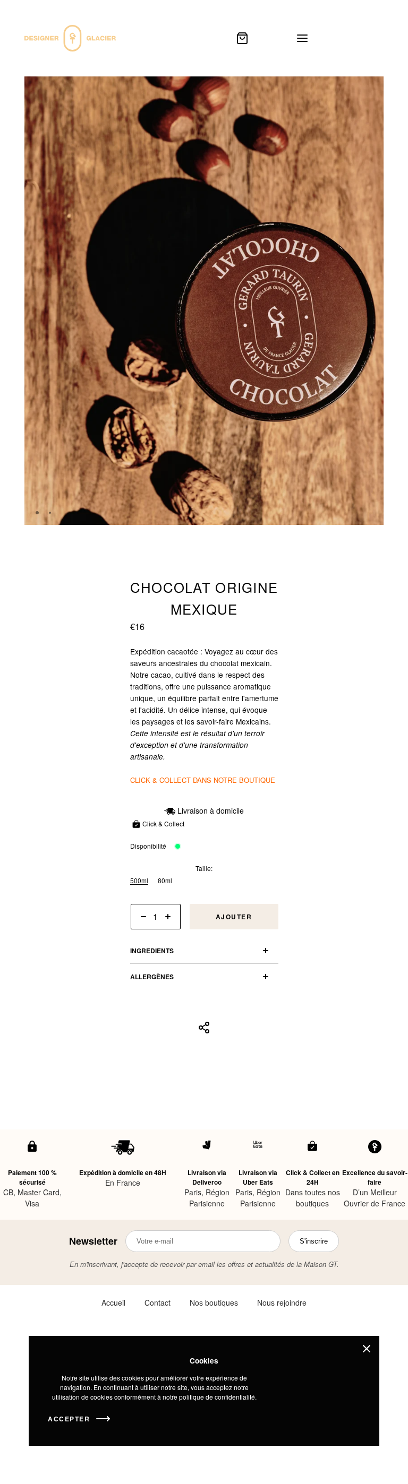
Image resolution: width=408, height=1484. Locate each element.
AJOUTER (234, 916)
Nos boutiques (214, 1302)
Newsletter (93, 1241)
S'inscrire (314, 1241)
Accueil (113, 1302)
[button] (346, 512)
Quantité (142, 933)
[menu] (302, 38)
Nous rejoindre (282, 1302)
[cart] (242, 38)
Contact (157, 1302)
